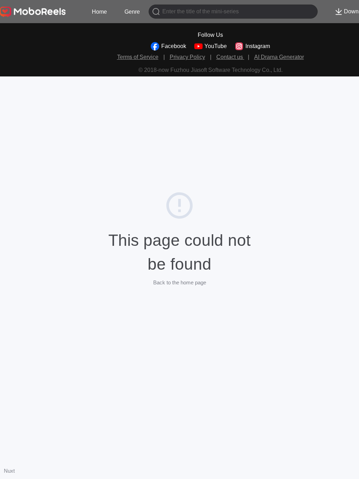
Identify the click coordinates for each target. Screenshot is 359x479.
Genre (132, 12)
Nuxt (9, 471)
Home (99, 12)
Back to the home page (179, 282)
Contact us (230, 57)
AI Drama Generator (279, 57)
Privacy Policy (187, 57)
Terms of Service (137, 57)
